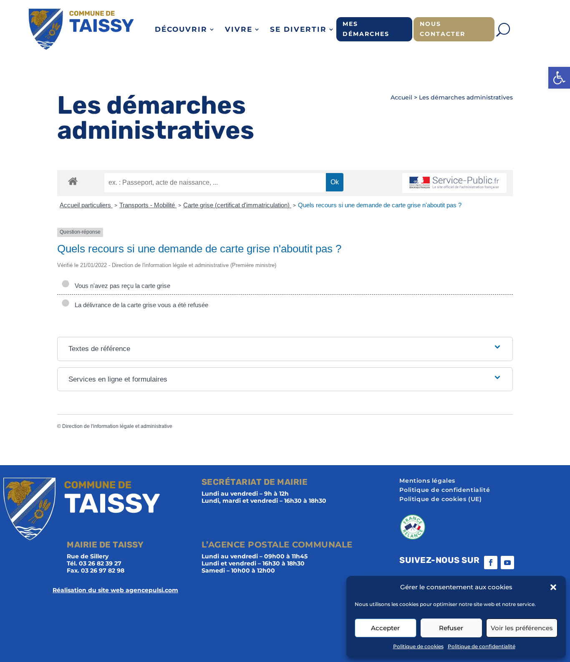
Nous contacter (442, 29)
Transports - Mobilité (148, 205)
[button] (559, 78)
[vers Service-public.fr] (454, 183)
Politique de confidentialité (481, 646)
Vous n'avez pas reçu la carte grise (120, 285)
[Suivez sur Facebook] (490, 562)
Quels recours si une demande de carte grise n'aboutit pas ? (380, 205)
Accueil (401, 97)
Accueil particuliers (86, 205)
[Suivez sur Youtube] (507, 562)
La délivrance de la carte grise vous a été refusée (139, 304)
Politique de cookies (418, 646)
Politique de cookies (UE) (440, 499)
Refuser (451, 628)
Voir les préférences (522, 628)
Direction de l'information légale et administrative (117, 426)
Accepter (385, 628)
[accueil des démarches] (72, 180)
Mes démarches (366, 29)
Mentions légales (427, 481)
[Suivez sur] (524, 562)
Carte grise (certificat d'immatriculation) (237, 205)
